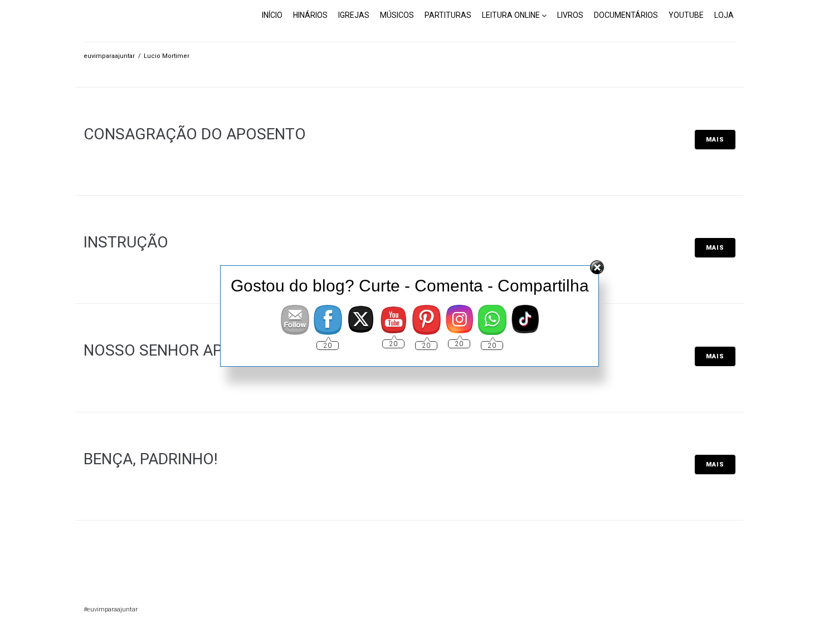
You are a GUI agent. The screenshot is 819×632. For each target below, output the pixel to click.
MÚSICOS (397, 15)
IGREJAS (353, 15)
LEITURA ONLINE (511, 15)
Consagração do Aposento (195, 134)
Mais (715, 139)
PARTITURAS (448, 15)
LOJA (724, 15)
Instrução (126, 242)
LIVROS (570, 15)
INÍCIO (272, 15)
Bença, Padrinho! (151, 459)
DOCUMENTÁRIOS (626, 15)
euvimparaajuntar (109, 56)
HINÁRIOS (310, 15)
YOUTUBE (686, 15)
